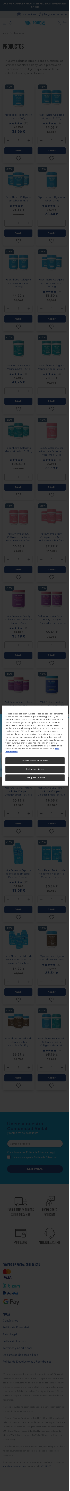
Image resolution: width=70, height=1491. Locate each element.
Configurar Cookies (35, 778)
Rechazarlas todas (35, 769)
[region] (35, 745)
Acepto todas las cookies (35, 760)
